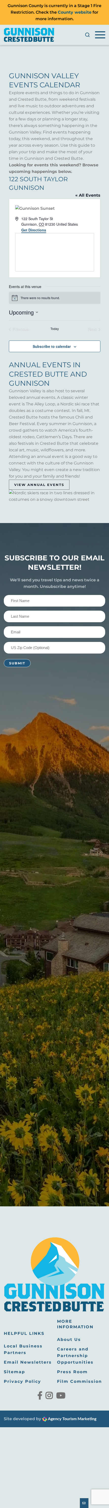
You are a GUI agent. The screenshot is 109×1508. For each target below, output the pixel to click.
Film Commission (79, 1381)
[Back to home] (29, 35)
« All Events (87, 195)
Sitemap (14, 1371)
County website (75, 12)
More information (75, 1324)
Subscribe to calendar (52, 346)
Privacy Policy (22, 1381)
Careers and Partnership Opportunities (75, 1356)
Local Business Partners (23, 1349)
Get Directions (33, 229)
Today (54, 329)
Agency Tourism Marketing (71, 1419)
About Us (69, 1339)
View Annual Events (39, 485)
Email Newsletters (28, 1362)
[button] (87, 35)
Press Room (72, 1371)
